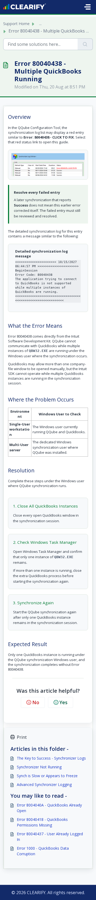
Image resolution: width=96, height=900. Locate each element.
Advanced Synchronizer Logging (44, 784)
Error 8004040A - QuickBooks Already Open (49, 807)
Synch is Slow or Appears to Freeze (47, 775)
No (35, 702)
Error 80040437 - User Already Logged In (50, 836)
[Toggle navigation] (87, 7)
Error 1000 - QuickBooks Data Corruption (43, 851)
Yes (63, 702)
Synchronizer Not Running (39, 766)
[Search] (85, 44)
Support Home (16, 23)
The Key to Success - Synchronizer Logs (51, 758)
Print (22, 737)
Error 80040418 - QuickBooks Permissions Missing (42, 822)
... (40, 23)
